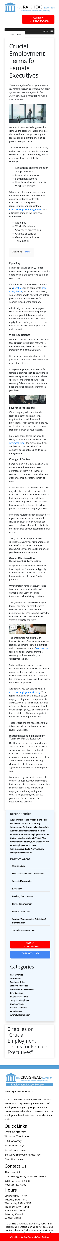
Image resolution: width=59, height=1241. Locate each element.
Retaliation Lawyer (15, 1145)
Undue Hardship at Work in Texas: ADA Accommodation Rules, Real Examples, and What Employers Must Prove (29, 842)
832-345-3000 (41, 19)
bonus (19, 291)
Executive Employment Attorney (23, 1154)
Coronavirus (15, 978)
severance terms (17, 442)
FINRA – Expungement (22, 903)
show (27, 251)
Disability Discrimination (23, 896)
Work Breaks (16, 1011)
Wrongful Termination (22, 881)
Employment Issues (19, 985)
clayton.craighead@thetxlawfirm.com (25, 1176)
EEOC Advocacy (13, 1141)
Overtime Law (18, 866)
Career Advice (16, 974)
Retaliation (17, 888)
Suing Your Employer (19, 1000)
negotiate (18, 287)
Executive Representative (22, 989)
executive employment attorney (24, 692)
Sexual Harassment (19, 996)
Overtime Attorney (15, 1132)
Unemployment (17, 1004)
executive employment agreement (26, 209)
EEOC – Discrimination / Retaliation (28, 873)
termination (42, 648)
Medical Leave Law (20, 911)
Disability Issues (14, 1159)
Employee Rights (17, 982)
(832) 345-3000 (13, 1172)
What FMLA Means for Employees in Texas (29, 834)
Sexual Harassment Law (23, 930)
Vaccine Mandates (18, 1007)
